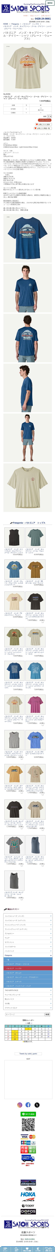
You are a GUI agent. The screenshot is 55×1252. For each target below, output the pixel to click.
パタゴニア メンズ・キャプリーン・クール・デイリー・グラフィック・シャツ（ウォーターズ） (34, 823)
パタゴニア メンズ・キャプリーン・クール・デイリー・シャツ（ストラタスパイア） (13, 685)
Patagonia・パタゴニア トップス (29, 523)
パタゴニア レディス (13, 982)
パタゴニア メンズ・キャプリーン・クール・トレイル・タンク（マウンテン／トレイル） (34, 859)
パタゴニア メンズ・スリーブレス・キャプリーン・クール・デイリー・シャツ (13, 550)
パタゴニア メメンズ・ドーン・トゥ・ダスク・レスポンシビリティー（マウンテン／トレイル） (13, 859)
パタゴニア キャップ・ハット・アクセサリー (22, 977)
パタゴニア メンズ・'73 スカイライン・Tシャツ (13, 614)
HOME (25, 15)
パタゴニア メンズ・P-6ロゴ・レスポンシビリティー (34, 753)
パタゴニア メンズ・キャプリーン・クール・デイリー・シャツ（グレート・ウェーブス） (13, 718)
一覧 (7, 960)
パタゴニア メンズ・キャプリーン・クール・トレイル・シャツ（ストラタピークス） (34, 718)
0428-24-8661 (43, 18)
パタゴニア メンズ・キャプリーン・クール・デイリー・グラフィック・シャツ (13, 823)
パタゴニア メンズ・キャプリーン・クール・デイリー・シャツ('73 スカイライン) (34, 615)
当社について (34, 15)
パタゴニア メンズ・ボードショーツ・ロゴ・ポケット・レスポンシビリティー (13, 787)
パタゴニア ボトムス (13, 973)
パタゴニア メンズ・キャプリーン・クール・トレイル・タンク (13, 894)
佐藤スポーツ (28, 1233)
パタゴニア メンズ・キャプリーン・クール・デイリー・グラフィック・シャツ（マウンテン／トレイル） (34, 788)
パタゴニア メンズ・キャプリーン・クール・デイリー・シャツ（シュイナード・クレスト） (13, 651)
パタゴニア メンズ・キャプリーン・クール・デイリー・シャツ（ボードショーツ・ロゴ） (34, 651)
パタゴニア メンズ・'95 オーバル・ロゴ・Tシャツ (34, 582)
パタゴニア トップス (13, 968)
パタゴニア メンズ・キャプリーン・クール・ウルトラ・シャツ (34, 550)
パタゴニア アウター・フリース (17, 964)
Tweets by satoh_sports (28, 1054)
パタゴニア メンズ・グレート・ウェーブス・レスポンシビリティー (13, 583)
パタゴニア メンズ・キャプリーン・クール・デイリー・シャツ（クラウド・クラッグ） (34, 685)
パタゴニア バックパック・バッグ (18, 986)
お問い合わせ (45, 15)
